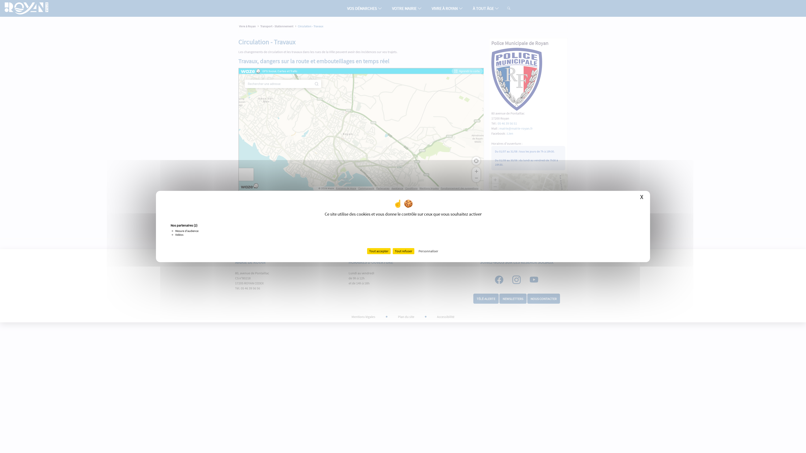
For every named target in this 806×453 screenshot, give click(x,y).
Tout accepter (379, 251)
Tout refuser (403, 251)
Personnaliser (428, 251)
